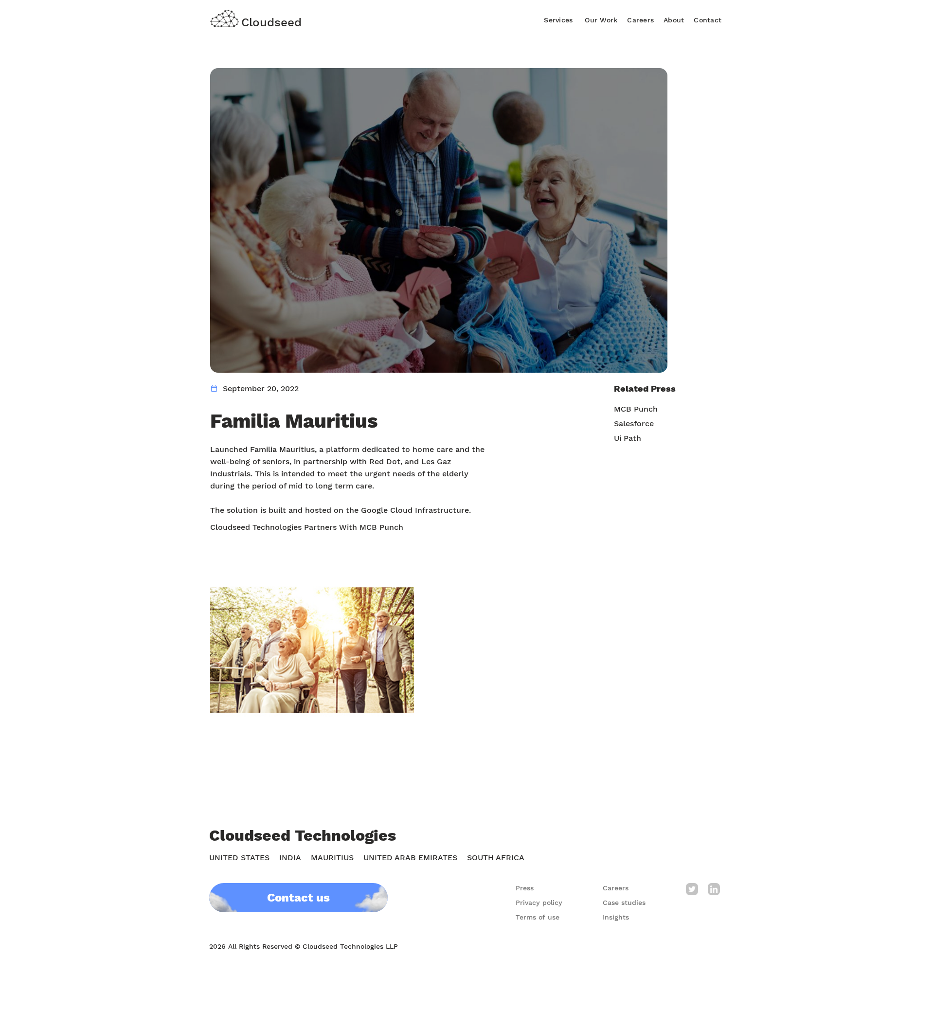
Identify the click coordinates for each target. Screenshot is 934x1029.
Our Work (601, 20)
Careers (640, 20)
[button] (558, 19)
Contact (707, 20)
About (674, 20)
